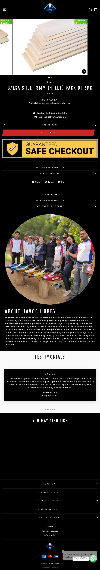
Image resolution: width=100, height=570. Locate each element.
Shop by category (49, 501)
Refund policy (50, 535)
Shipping (46, 103)
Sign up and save (49, 509)
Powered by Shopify (50, 568)
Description (50, 195)
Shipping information (50, 168)
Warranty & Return (50, 206)
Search (50, 526)
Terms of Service (50, 531)
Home (49, 82)
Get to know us (49, 517)
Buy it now (48, 133)
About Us (49, 484)
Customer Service (49, 492)
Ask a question (50, 173)
